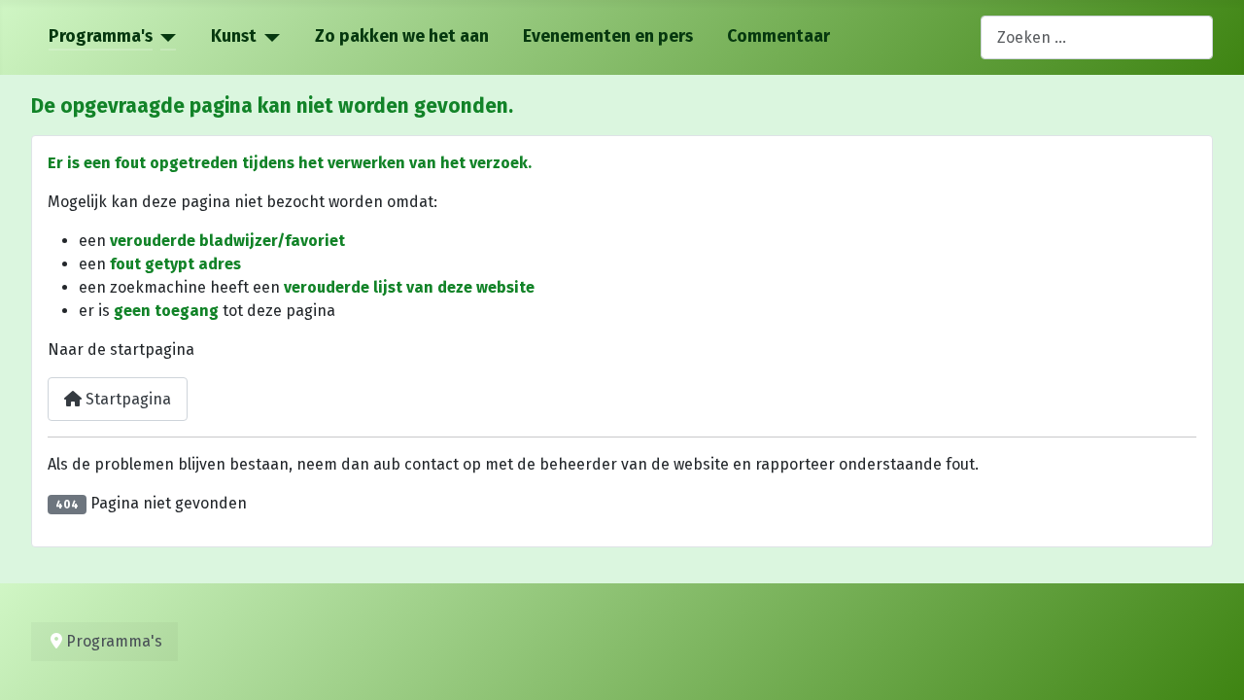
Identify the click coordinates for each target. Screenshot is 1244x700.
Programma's (101, 36)
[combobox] (1097, 37)
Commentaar (778, 36)
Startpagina (126, 399)
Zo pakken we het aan (402, 36)
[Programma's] (165, 37)
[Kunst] (269, 37)
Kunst (234, 36)
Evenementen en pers (608, 36)
